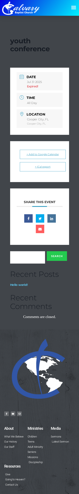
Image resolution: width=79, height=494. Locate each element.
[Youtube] (13, 413)
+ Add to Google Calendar (43, 154)
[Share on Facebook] (28, 218)
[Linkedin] (51, 218)
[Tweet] (40, 218)
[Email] (40, 229)
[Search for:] (26, 258)
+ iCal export (43, 166)
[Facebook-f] (6, 413)
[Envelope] (19, 413)
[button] (73, 8)
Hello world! (19, 285)
